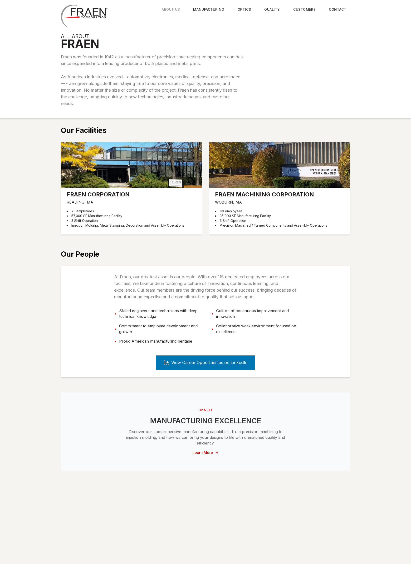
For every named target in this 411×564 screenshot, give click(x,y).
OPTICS (244, 9)
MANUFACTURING (208, 9)
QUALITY (272, 9)
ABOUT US (171, 9)
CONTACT (337, 9)
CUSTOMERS (304, 9)
